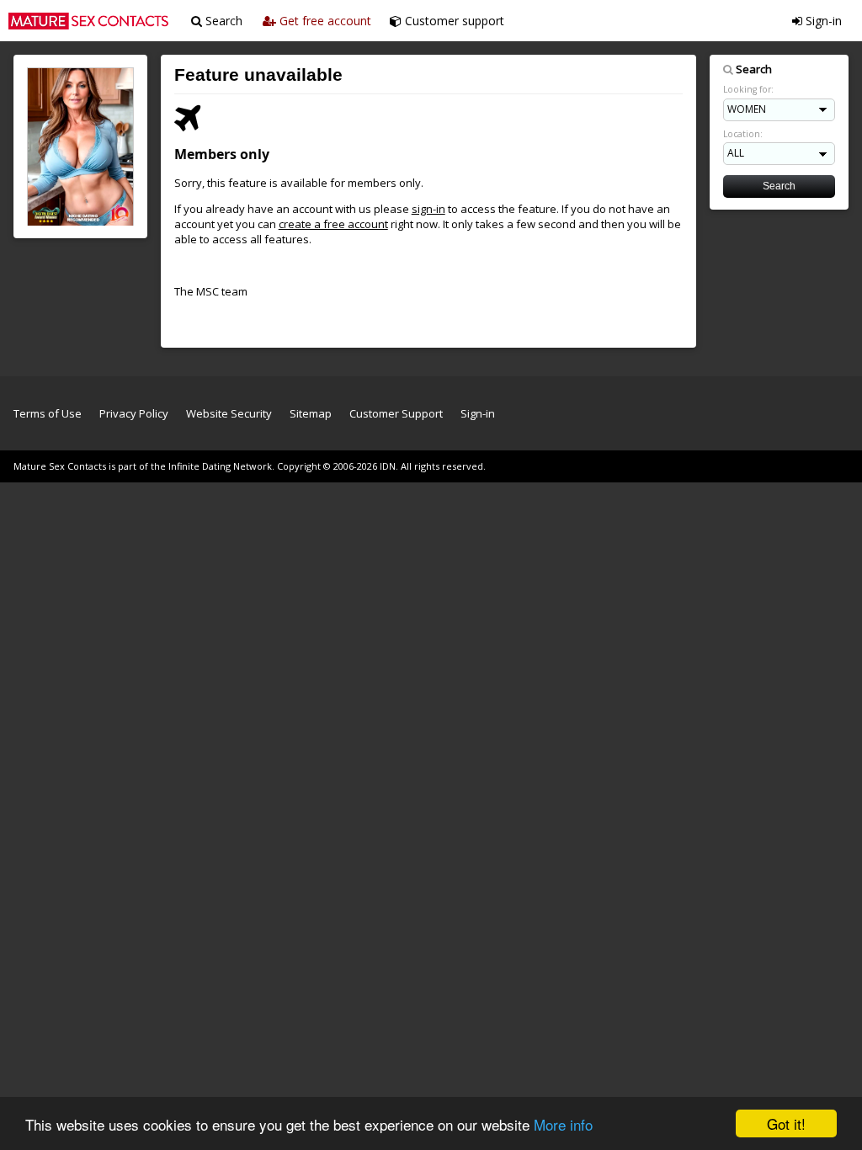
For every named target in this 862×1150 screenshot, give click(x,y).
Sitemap (311, 413)
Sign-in (822, 21)
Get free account (323, 21)
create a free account (333, 224)
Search (222, 21)
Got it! (786, 1123)
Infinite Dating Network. (221, 466)
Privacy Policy (133, 413)
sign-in (428, 208)
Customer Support (396, 413)
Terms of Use (47, 413)
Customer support (453, 21)
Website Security (229, 413)
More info (563, 1124)
